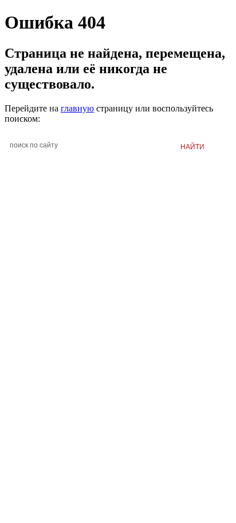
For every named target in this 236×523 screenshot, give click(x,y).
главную (77, 108)
